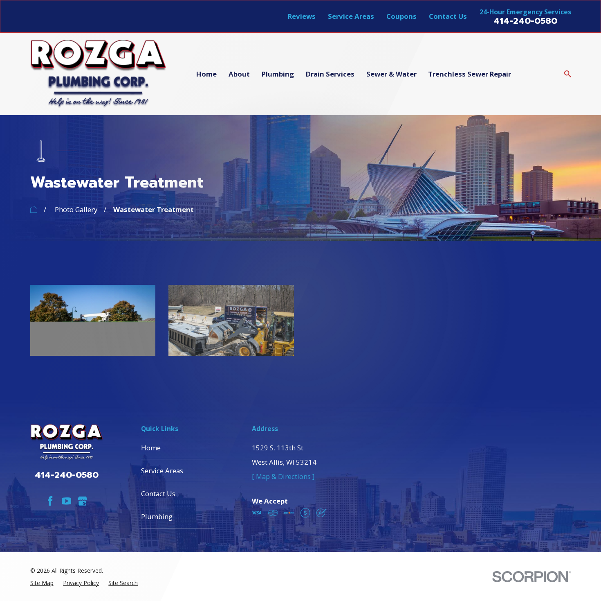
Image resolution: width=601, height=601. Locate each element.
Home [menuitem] (206, 74)
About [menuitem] (239, 74)
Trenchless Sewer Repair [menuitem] (469, 74)
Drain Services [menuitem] (330, 74)
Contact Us (448, 16)
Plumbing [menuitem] (278, 74)
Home (151, 447)
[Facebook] (50, 501)
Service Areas (351, 16)
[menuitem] (42, 583)
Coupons (401, 16)
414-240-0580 (525, 21)
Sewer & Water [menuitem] (391, 74)
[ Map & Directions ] (283, 476)
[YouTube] (66, 501)
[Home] (98, 74)
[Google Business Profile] (82, 501)
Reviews (302, 16)
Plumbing (157, 516)
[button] (93, 320)
